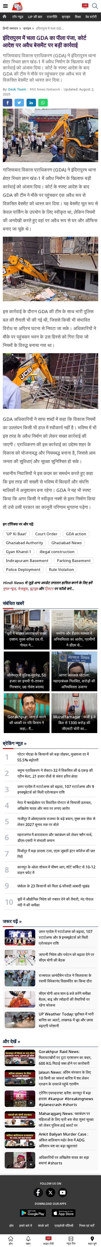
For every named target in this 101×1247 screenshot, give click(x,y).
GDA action (76, 534)
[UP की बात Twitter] (50, 1196)
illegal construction (57, 552)
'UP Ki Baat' (16, 534)
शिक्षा (77, 16)
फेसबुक (23, 588)
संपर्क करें (43, 1225)
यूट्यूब (34, 588)
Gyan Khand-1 (18, 552)
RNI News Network (45, 89)
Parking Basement (74, 560)
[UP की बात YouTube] (62, 1196)
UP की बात (34, 16)
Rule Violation (61, 569)
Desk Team (17, 89)
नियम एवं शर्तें (86, 1225)
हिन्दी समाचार (10, 28)
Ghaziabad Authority (24, 543)
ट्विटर (49, 588)
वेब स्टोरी (90, 16)
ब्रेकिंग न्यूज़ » (15, 743)
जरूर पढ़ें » (12, 921)
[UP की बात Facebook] (38, 1196)
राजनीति (51, 16)
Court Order (46, 534)
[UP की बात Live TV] (85, 8)
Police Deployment (23, 569)
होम (11, 1225)
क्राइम (65, 16)
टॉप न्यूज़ (17, 16)
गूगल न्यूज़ (9, 588)
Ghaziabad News (66, 543)
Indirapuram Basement (27, 560)
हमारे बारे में (25, 1225)
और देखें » (11, 1041)
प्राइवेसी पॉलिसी (63, 1225)
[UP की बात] (17, 11)
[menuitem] (17, 16)
